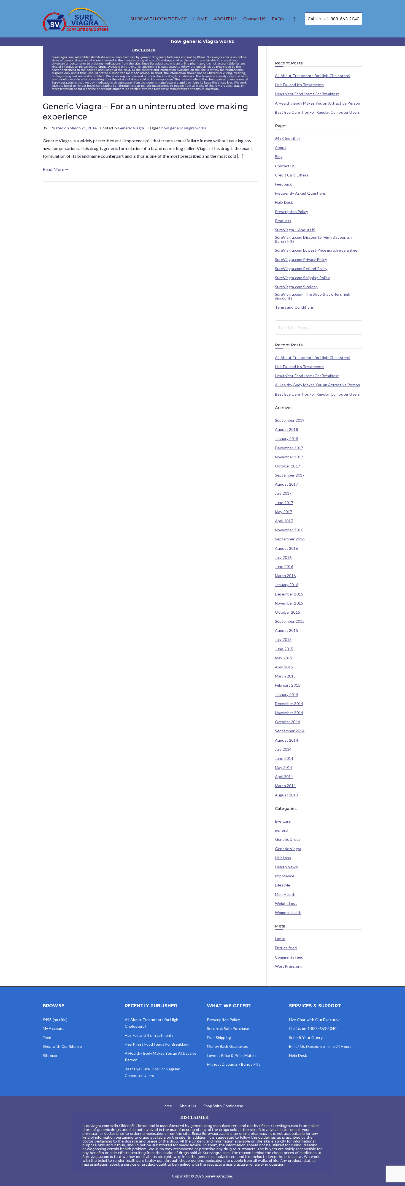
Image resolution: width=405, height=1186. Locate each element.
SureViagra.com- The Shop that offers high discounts (312, 296)
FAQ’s (278, 18)
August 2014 (286, 740)
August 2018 (286, 429)
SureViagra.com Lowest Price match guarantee (316, 250)
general (281, 830)
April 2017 (284, 521)
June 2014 (284, 758)
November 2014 (289, 713)
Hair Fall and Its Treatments (299, 85)
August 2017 (286, 484)
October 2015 (287, 612)
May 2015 (283, 658)
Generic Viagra (131, 128)
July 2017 (283, 493)
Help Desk (284, 202)
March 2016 (285, 576)
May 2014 (283, 767)
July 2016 (283, 557)
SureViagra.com (218, 1176)
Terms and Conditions (294, 307)
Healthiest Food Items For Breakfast (307, 94)
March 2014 (285, 786)
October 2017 (287, 466)
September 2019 (289, 420)
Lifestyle (282, 885)
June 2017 (284, 503)
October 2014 (287, 722)
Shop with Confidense (62, 1046)
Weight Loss (286, 903)
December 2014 (289, 704)
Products (283, 221)
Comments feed (289, 957)
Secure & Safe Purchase (228, 1028)
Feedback (283, 184)
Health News (286, 867)
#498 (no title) (287, 138)
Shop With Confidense (223, 1105)
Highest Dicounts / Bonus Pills (233, 1064)
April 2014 (284, 777)
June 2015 (284, 649)
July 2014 (283, 749)
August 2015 (286, 630)
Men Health (285, 894)
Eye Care (283, 821)
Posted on (73, 128)
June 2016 (284, 566)
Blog (279, 157)
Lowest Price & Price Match (231, 1055)
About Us (187, 1105)
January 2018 (286, 438)
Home (167, 1105)
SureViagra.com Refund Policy (301, 269)
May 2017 (283, 512)
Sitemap (50, 1055)
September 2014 (289, 731)
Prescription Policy (291, 212)
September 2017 (289, 475)
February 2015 (287, 685)
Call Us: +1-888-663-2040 (333, 18)
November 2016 (289, 530)
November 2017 (289, 457)
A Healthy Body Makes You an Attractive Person (317, 103)
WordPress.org (288, 966)
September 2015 (289, 621)
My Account (53, 1028)
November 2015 (289, 603)
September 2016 (289, 539)
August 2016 (286, 548)
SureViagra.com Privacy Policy (301, 260)
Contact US (254, 18)
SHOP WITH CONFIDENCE (159, 18)
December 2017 (289, 448)
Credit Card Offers (291, 175)
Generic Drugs (288, 839)
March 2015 (285, 676)
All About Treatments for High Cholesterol (312, 76)
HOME (200, 18)
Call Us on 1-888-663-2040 (312, 1028)
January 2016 (286, 585)
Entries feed (286, 948)
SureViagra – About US (295, 230)
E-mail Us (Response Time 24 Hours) (321, 1046)
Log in (280, 939)
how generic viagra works (183, 128)
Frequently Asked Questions (300, 193)
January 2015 (286, 695)
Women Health (288, 913)
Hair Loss (283, 858)
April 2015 (284, 667)
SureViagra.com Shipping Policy (302, 278)
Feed (47, 1037)
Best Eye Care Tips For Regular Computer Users (317, 112)
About (280, 147)
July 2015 (283, 639)
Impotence (284, 876)
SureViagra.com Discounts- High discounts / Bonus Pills (313, 239)
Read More (53, 169)
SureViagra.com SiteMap (296, 287)
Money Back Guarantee (227, 1046)
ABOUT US (225, 18)
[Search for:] (318, 327)
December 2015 (289, 594)
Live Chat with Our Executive (315, 1019)
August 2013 (286, 795)
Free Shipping (219, 1037)
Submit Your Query (306, 1037)
